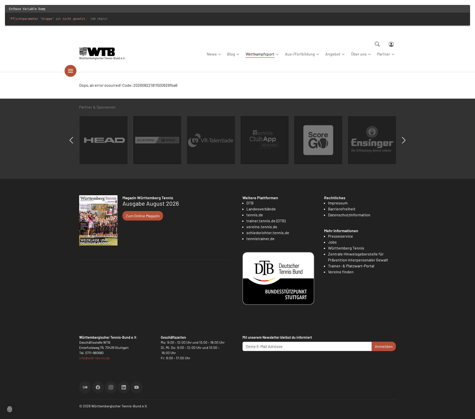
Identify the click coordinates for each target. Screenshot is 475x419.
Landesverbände (261, 208)
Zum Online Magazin (143, 215)
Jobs (332, 242)
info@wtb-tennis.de (94, 358)
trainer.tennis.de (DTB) (265, 220)
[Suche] (377, 44)
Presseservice (340, 236)
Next (404, 140)
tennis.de (254, 214)
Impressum (338, 202)
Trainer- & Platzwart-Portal (351, 265)
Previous (71, 140)
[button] (9, 408)
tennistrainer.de (260, 238)
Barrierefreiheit (342, 208)
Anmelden (384, 346)
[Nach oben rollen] (465, 409)
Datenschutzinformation (349, 214)
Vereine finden (341, 271)
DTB (250, 202)
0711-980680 (94, 353)
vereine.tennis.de (261, 226)
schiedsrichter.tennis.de (267, 232)
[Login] (391, 44)
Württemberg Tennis (346, 248)
